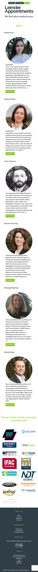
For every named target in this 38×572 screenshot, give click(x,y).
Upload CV (11, 3)
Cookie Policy (19, 530)
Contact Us (19, 520)
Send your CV (19, 529)
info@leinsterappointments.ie (24, 541)
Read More (10, 91)
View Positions (19, 3)
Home (19, 515)
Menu (27, 3)
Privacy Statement (19, 532)
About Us (19, 517)
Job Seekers (19, 518)
